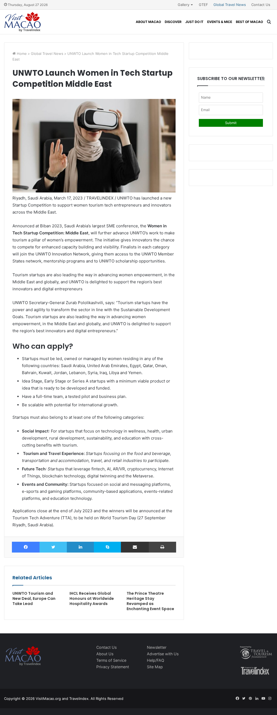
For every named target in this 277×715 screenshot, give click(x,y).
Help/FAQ (155, 660)
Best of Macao (249, 22)
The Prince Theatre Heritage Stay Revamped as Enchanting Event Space (150, 601)
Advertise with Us (163, 653)
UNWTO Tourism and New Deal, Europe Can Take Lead (33, 598)
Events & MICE (219, 22)
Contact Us (260, 4)
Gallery (183, 4)
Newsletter (156, 647)
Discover (173, 22)
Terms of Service (111, 660)
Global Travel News (229, 4)
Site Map (155, 666)
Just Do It (194, 22)
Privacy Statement (112, 666)
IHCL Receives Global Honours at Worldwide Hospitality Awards (92, 598)
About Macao (148, 22)
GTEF (203, 4)
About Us (104, 653)
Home (21, 53)
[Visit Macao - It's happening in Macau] (22, 22)
